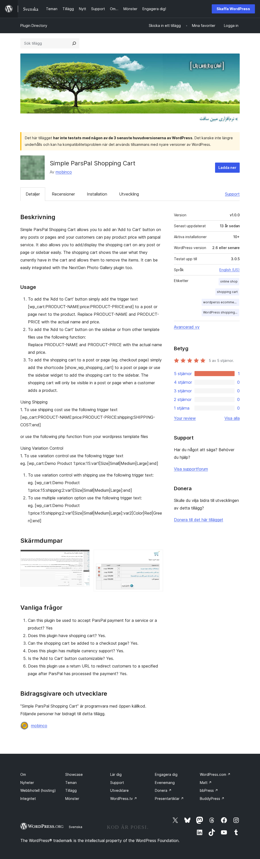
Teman (71, 782)
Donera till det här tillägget (198, 519)
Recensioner (63, 194)
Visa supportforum (191, 468)
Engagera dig (166, 774)
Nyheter (27, 782)
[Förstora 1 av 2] (82, 556)
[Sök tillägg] (74, 43)
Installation (97, 194)
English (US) (229, 270)
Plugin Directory (33, 25)
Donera (163, 790)
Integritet (28, 798)
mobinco (64, 171)
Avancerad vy (187, 326)
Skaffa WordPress (233, 9)
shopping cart (227, 292)
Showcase (74, 774)
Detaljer (33, 194)
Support (232, 194)
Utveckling (129, 194)
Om (23, 774)
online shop (229, 281)
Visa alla (232, 418)
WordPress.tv (123, 798)
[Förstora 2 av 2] (156, 556)
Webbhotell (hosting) (38, 790)
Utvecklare (119, 790)
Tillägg (71, 790)
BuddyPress (212, 798)
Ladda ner (227, 167)
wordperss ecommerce (221, 302)
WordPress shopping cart (221, 312)
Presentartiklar (169, 798)
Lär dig (116, 774)
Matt (206, 782)
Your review (185, 418)
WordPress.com (215, 774)
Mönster (72, 798)
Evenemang (165, 782)
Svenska (75, 827)
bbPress (209, 790)
